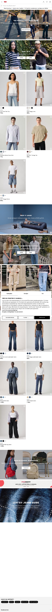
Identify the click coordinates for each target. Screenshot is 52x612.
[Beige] (27, 397)
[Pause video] (51, 38)
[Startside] (5, 1)
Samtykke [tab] (9, 293)
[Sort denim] (3, 441)
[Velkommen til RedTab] (24, 486)
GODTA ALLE (42, 317)
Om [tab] (43, 293)
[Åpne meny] (1, 2)
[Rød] (27, 152)
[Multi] (30, 152)
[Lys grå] (27, 108)
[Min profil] (28, 486)
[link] (43, 2)
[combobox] (27, 5)
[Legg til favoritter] (24, 73)
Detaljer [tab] (26, 293)
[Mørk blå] (27, 353)
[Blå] (1, 152)
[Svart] (3, 108)
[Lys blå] (30, 108)
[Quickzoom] (24, 105)
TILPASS (25, 317)
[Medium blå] (3, 195)
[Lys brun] (1, 108)
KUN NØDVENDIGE (10, 317)
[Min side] (43, 2)
